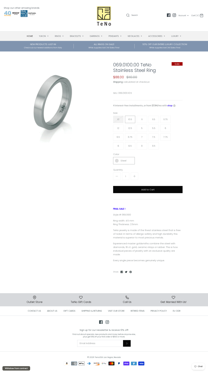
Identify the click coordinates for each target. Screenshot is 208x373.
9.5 (153, 145)
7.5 (153, 137)
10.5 (130, 119)
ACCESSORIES (156, 36)
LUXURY (176, 36)
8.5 (130, 145)
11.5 (153, 119)
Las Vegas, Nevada (112, 357)
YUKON (44, 36)
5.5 (153, 128)
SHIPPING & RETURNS (91, 310)
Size (115, 113)
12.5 (130, 128)
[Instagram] (174, 15)
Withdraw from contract (16, 368)
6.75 (130, 137)
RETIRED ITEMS (138, 310)
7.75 (165, 137)
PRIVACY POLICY (159, 310)
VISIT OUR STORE (116, 310)
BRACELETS (77, 36)
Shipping (118, 81)
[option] (53, 102)
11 (142, 119)
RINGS (59, 36)
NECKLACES (135, 36)
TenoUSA (99, 357)
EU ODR (176, 310)
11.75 (165, 119)
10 (118, 119)
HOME (30, 36)
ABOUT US (52, 310)
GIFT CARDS (69, 310)
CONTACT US (34, 310)
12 (118, 128)
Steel (123, 160)
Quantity (118, 169)
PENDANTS (115, 36)
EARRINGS (96, 36)
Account (182, 15)
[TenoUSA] (104, 15)
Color (116, 154)
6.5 (118, 137)
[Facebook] (168, 15)
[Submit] (127, 343)
